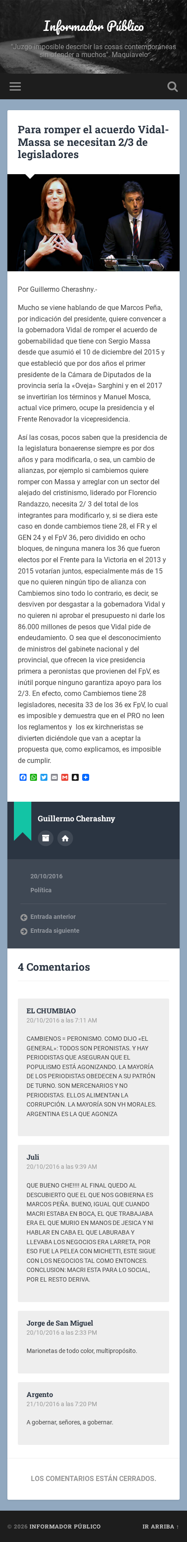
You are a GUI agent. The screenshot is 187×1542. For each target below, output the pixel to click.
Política (41, 890)
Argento (40, 1394)
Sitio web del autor (65, 838)
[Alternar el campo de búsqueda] (172, 86)
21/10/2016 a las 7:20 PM (62, 1403)
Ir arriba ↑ (161, 1526)
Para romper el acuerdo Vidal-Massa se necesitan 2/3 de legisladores (93, 142)
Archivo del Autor (45, 838)
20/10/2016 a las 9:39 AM (62, 1166)
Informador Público (93, 26)
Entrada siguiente (55, 930)
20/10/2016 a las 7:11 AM (62, 1020)
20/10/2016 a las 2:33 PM (62, 1332)
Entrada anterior (53, 916)
